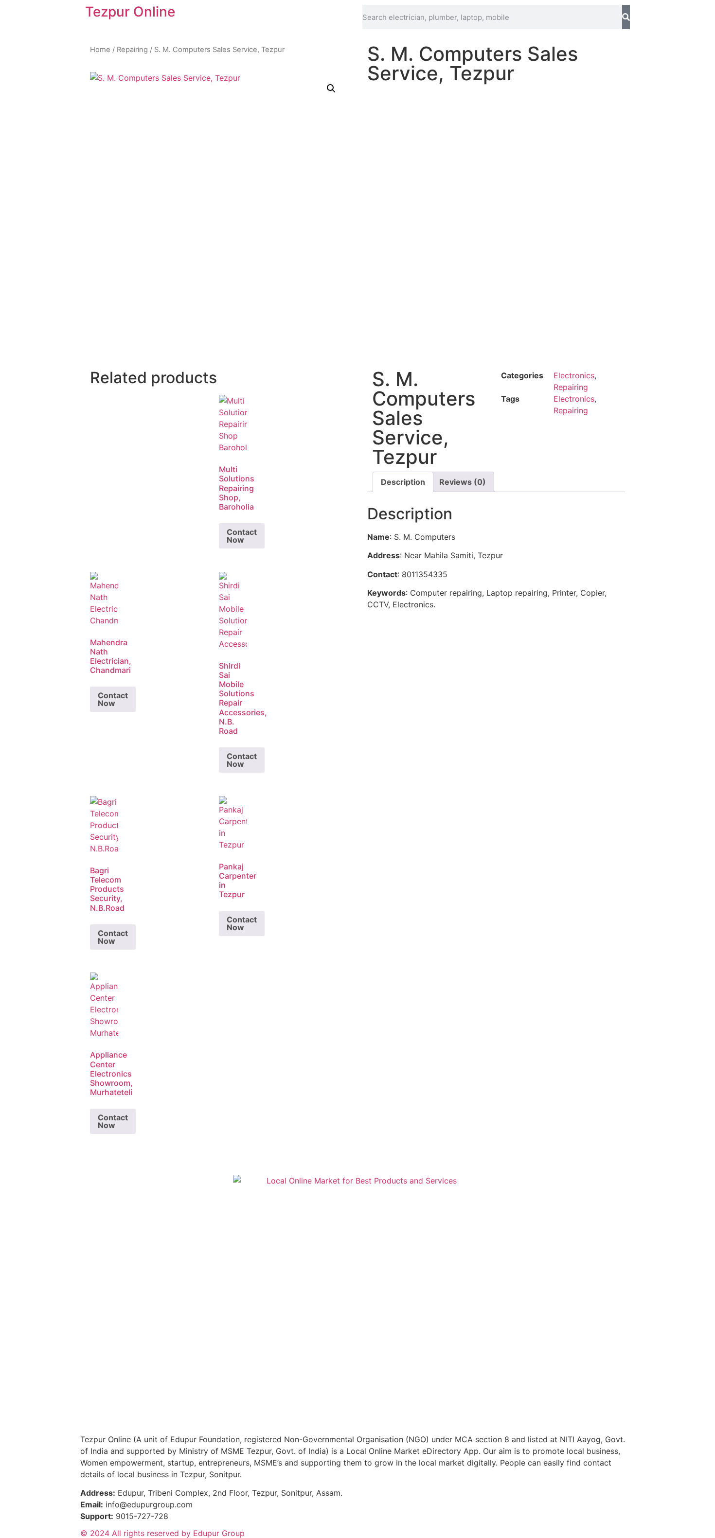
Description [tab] (403, 482)
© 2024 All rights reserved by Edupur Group (162, 1533)
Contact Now (242, 536)
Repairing (132, 49)
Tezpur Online (130, 11)
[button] (331, 88)
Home (100, 49)
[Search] (626, 17)
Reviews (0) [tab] (462, 482)
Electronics (574, 375)
